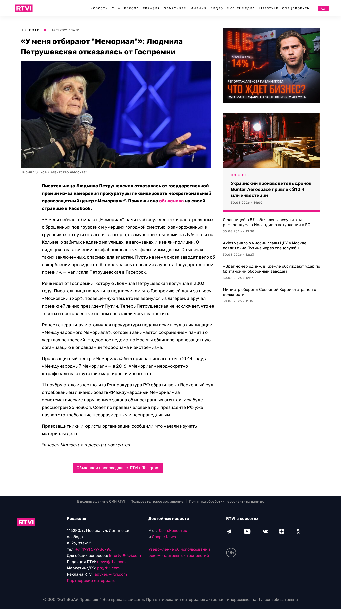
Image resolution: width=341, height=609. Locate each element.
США (116, 8)
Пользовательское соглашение (157, 501)
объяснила (171, 201)
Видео (216, 8)
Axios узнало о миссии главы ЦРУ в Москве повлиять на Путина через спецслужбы (264, 245)
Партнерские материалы (91, 580)
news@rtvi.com (111, 561)
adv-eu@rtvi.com (111, 574)
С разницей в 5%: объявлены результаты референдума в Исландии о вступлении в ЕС (266, 222)
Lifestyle (268, 8)
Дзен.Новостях (173, 530)
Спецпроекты (296, 8)
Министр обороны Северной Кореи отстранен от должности (270, 292)
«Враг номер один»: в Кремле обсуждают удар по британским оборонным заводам (271, 269)
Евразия (151, 8)
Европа (131, 8)
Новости (99, 8)
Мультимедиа (241, 8)
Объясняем (175, 8)
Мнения (199, 8)
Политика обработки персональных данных (226, 501)
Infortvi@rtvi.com (125, 555)
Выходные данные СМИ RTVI (101, 501)
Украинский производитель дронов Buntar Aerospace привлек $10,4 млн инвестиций (271, 189)
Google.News (164, 536)
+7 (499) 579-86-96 (93, 549)
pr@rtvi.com (108, 568)
